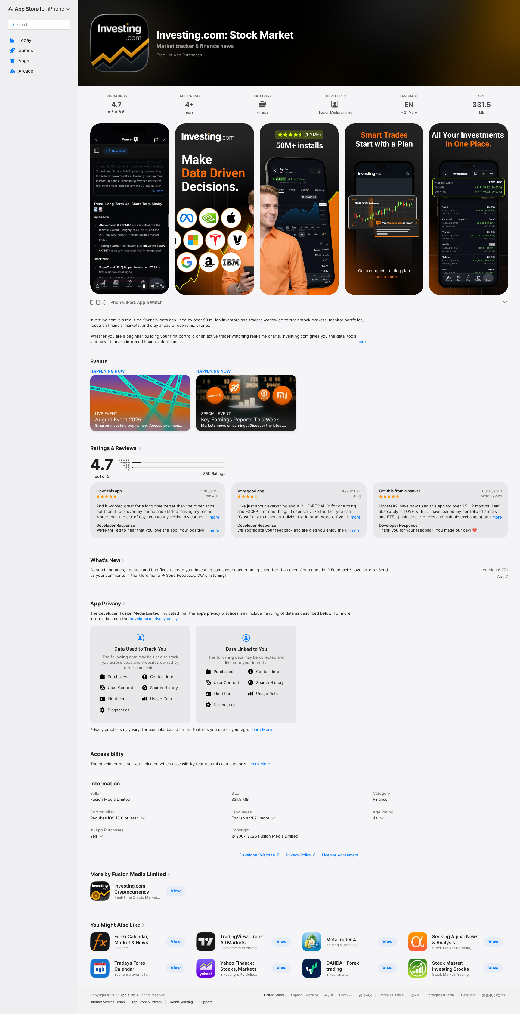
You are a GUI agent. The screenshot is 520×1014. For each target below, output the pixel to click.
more (361, 341)
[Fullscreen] (162, 286)
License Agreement (340, 855)
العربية (328, 995)
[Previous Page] (84, 209)
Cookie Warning (181, 1002)
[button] (39, 40)
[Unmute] (152, 286)
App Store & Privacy (146, 1002)
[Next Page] (514, 209)
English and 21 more (250, 818)
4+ (375, 818)
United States (274, 995)
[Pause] (143, 286)
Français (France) (392, 995)
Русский (346, 995)
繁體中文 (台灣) (493, 995)
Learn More (261, 729)
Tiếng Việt (468, 995)
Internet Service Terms (107, 1002)
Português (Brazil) (440, 995)
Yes (93, 836)
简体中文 (365, 995)
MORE (214, 517)
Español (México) (304, 995)
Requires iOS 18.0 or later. (114, 818)
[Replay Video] (97, 286)
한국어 (415, 995)
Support (205, 1002)
